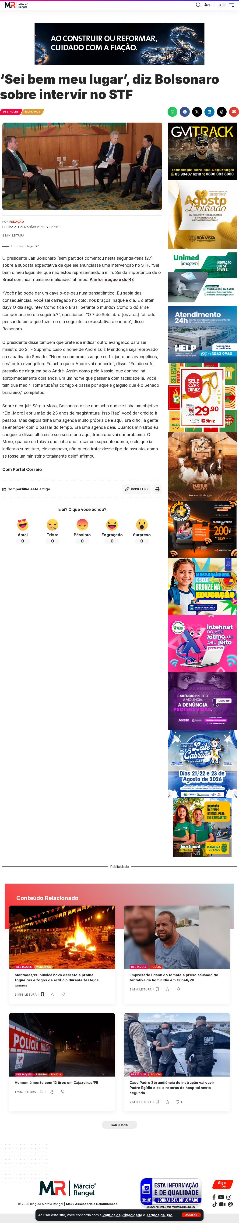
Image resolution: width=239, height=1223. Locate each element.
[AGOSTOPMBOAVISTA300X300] (202, 213)
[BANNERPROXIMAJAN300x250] (202, 643)
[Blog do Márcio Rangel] (16, 5)
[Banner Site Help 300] (202, 334)
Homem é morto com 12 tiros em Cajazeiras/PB (56, 1082)
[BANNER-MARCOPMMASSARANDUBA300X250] (202, 586)
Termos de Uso (159, 1215)
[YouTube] (221, 1197)
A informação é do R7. (112, 279)
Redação (16, 221)
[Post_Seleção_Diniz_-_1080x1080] (202, 397)
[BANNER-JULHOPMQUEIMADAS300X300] (202, 465)
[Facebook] (214, 1197)
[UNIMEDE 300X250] (202, 276)
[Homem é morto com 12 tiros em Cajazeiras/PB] (62, 1045)
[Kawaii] (222, 1204)
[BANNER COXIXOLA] (202, 763)
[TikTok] (214, 1204)
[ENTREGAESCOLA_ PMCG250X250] (202, 827)
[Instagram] (228, 1197)
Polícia (156, 966)
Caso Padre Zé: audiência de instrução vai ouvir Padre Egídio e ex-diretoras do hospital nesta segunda (172, 1087)
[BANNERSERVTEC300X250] (202, 528)
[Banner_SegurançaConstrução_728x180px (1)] (119, 43)
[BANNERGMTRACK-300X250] (202, 151)
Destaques (10, 111)
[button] (191, 1214)
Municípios (32, 111)
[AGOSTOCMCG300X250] (202, 700)
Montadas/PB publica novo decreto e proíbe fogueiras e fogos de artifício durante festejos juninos (57, 980)
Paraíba (41, 1074)
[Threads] (230, 1204)
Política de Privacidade (122, 1215)
